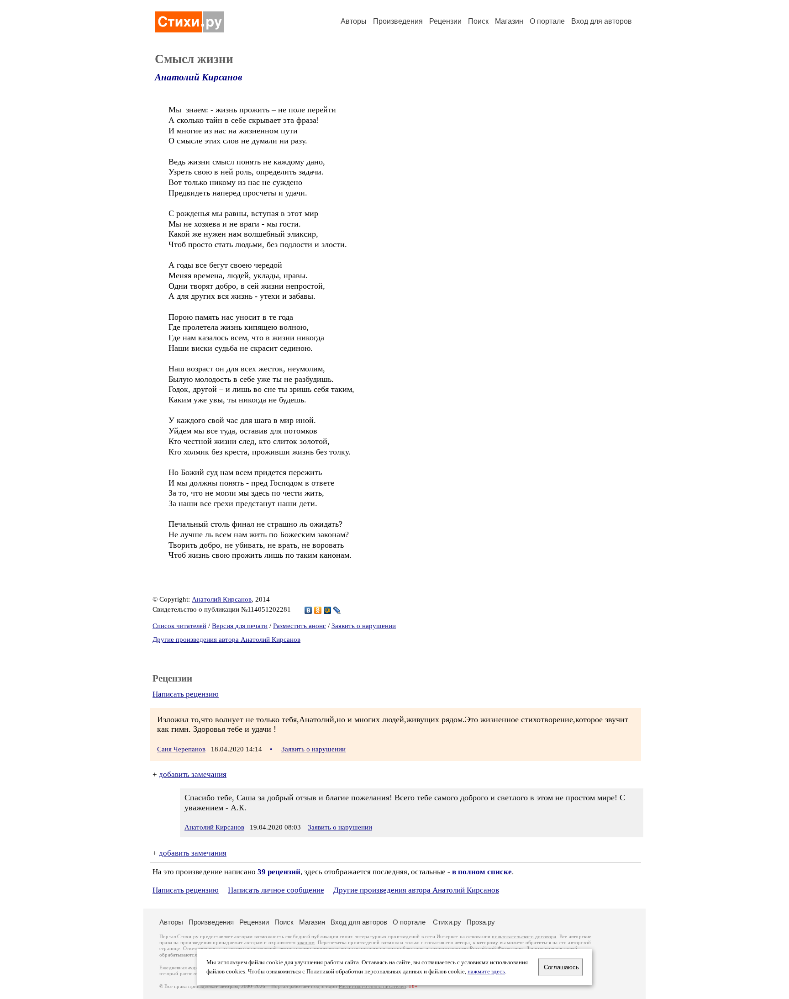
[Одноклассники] (318, 610)
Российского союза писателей (372, 986)
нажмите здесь (486, 971)
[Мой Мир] (327, 610)
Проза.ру (481, 922)
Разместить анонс (299, 625)
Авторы (354, 21)
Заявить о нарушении (363, 625)
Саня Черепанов (181, 749)
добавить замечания (192, 774)
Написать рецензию (186, 694)
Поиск (478, 21)
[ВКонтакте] (308, 610)
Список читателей (179, 625)
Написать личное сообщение (276, 890)
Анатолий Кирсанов (198, 77)
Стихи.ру (447, 922)
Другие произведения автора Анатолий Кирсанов (226, 639)
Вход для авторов (601, 21)
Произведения (398, 21)
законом (306, 942)
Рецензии (445, 21)
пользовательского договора (524, 936)
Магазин (509, 21)
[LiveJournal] (337, 610)
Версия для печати (240, 625)
